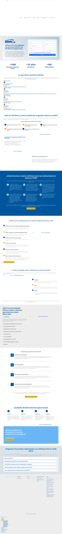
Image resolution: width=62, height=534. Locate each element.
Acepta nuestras (40, 52)
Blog (2, 530)
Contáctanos (3, 531)
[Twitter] (31, 514)
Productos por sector (5, 520)
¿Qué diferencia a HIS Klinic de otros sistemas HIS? (16, 461)
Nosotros (3, 519)
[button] (31, 458)
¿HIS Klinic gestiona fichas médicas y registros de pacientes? (18, 467)
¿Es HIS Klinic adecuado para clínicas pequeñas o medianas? (18, 464)
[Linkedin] (33, 514)
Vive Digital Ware (4, 529)
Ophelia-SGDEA (5, 524)
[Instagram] (29, 514)
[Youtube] (35, 514)
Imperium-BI (5, 522)
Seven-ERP (5, 525)
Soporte (3, 528)
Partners (3, 527)
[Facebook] (27, 514)
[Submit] (2, 518)
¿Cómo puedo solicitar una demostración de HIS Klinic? (17, 470)
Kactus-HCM (5, 526)
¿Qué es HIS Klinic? (8, 458)
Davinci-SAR (5, 523)
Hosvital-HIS (5, 521)
